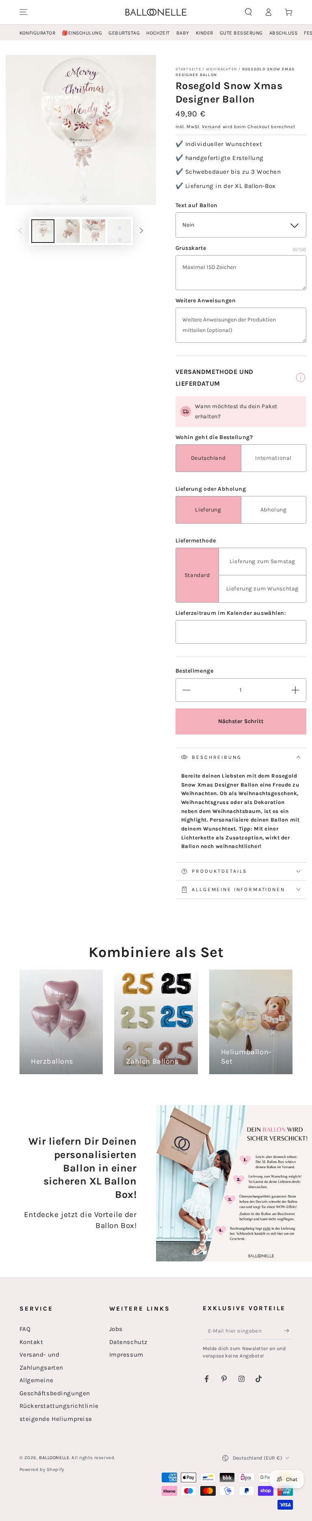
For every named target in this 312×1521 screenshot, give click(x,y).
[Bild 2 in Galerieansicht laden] (68, 231)
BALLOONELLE (54, 1457)
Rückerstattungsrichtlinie (59, 1406)
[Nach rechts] (141, 231)
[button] (248, 12)
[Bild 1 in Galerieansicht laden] (42, 231)
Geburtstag (124, 33)
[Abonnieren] (288, 1330)
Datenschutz (128, 1342)
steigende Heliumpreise (56, 1419)
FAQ (25, 1329)
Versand (211, 126)
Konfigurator (38, 33)
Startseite (188, 69)
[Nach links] (20, 231)
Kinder (204, 33)
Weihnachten (222, 69)
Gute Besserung (241, 33)
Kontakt (31, 1342)
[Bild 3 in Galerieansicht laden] (93, 231)
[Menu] (23, 12)
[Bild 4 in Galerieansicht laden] (119, 231)
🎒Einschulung (82, 33)
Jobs (116, 1329)
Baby (182, 33)
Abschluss (283, 33)
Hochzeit (158, 33)
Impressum (126, 1354)
